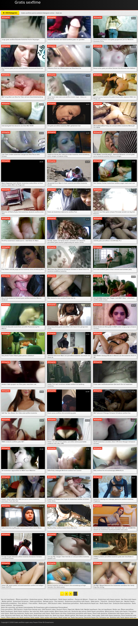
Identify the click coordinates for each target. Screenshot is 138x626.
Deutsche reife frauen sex (14, 616)
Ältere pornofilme (22, 599)
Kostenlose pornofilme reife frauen (77, 601)
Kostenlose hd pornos (20, 601)
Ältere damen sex (12, 618)
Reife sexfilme (25, 618)
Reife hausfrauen (7, 611)
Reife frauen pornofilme (95, 611)
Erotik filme (28, 609)
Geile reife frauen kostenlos (110, 616)
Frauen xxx (93, 599)
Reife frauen (28, 616)
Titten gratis (96, 616)
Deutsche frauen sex (115, 601)
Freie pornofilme (7, 609)
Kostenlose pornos (36, 599)
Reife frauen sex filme (59, 613)
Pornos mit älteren (81, 599)
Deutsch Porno (61, 609)
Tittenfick (103, 601)
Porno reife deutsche (100, 613)
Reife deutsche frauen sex (89, 603)
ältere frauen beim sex (63, 611)
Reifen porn (29, 613)
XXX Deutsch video (55, 603)
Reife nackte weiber (47, 611)
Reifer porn (43, 603)
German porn (36, 609)
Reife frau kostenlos (17, 613)
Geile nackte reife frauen (49, 618)
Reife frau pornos (77, 618)
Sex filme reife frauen (128, 599)
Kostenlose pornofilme (71, 603)
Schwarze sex (104, 618)
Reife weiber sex (64, 618)
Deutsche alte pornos (78, 611)
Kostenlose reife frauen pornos (109, 599)
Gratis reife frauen (121, 611)
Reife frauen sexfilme (66, 599)
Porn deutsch (59, 601)
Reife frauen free (106, 603)
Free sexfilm (33, 603)
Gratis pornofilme (36, 601)
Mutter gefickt (7, 601)
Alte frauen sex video (83, 616)
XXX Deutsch (18, 609)
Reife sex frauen (58, 616)
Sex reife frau (34, 611)
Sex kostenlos (18, 605)
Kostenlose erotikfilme (9, 603)
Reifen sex (116, 609)
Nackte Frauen (129, 601)
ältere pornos (109, 611)
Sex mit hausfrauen (8, 599)
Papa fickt (71, 609)
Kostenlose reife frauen (42, 613)
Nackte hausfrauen (50, 599)
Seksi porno (95, 601)
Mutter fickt (79, 609)
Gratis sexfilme (28, 2)
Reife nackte (35, 618)
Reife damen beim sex (128, 618)
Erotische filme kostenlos (122, 603)
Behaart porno (48, 601)
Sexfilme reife (115, 618)
